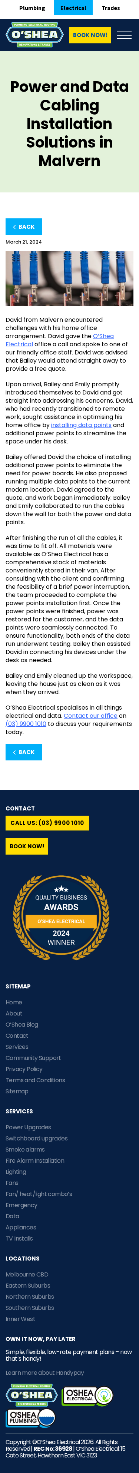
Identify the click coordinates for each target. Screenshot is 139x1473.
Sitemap (17, 1091)
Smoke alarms (25, 1149)
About (14, 1013)
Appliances (21, 1227)
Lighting (16, 1171)
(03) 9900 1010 (26, 724)
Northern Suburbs (30, 1296)
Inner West (20, 1319)
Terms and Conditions (35, 1080)
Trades (111, 7)
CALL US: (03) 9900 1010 (47, 823)
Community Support (33, 1058)
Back (26, 227)
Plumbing (32, 7)
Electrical (73, 7)
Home (14, 1002)
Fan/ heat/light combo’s (39, 1194)
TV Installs (19, 1238)
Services (17, 1047)
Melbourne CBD (27, 1274)
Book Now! (90, 35)
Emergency (21, 1205)
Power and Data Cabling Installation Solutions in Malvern (69, 123)
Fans (12, 1183)
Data (12, 1216)
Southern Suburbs (30, 1308)
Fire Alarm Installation (35, 1160)
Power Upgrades (28, 1127)
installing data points (81, 425)
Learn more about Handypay (45, 1372)
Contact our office (91, 715)
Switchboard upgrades (36, 1138)
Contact (17, 1035)
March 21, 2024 (24, 241)
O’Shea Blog (22, 1024)
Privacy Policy (24, 1069)
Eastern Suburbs (28, 1285)
